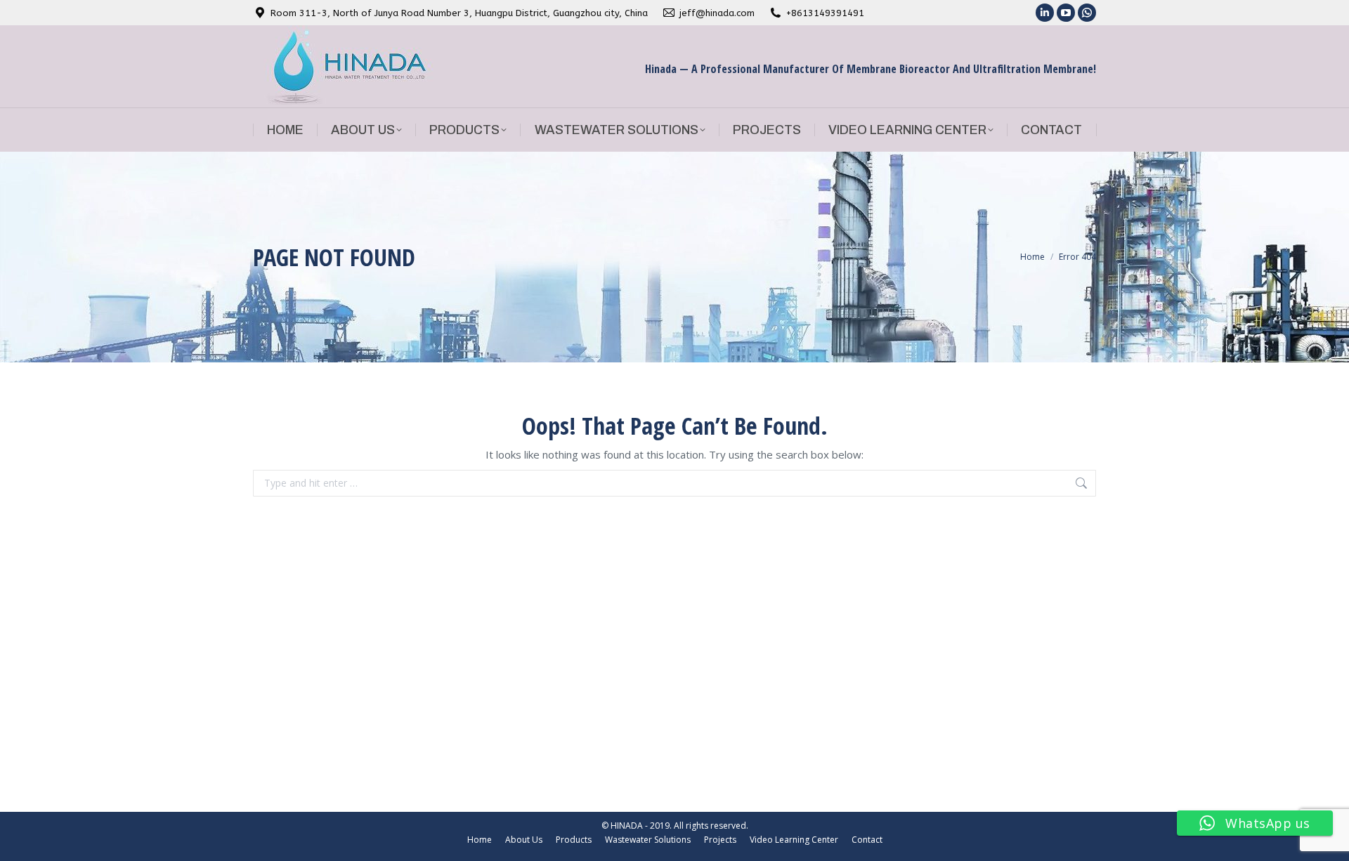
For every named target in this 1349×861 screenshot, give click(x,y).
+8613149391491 (825, 13)
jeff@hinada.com (717, 13)
